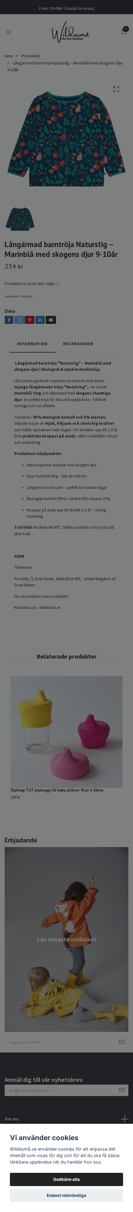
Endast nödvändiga (66, 1195)
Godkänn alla (66, 1179)
